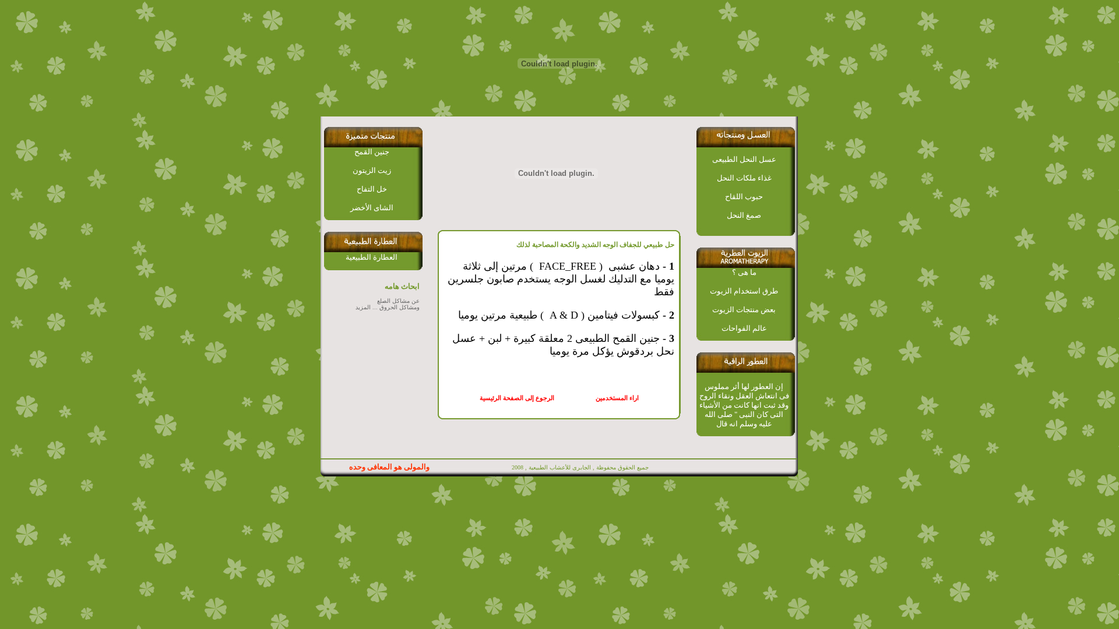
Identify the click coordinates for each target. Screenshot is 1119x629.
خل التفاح (372, 189)
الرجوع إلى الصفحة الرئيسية (517, 398)
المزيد (363, 307)
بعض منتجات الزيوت (744, 309)
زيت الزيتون (372, 170)
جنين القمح (371, 151)
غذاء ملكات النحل (744, 178)
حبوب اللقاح (744, 196)
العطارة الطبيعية (371, 257)
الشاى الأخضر (371, 207)
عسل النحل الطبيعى (744, 159)
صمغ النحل (744, 215)
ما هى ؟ (744, 272)
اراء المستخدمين (615, 398)
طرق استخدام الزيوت (744, 291)
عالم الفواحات (744, 328)
